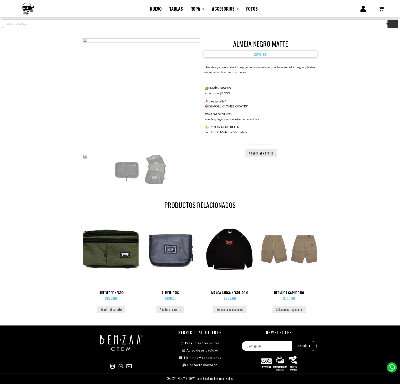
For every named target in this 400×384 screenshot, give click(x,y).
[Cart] (381, 8)
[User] (363, 8)
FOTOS (252, 8)
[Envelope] (129, 366)
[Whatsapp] (392, 367)
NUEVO (156, 8)
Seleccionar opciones (229, 309)
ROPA (195, 8)
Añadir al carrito (261, 153)
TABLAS (176, 8)
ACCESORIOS (223, 8)
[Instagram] (112, 366)
